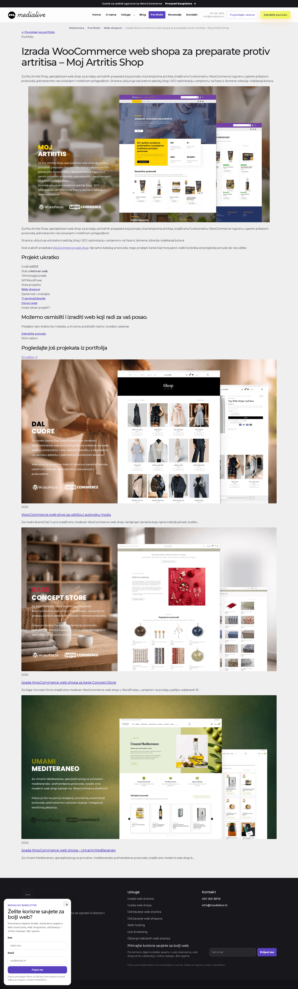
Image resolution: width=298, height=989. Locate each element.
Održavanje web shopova (144, 918)
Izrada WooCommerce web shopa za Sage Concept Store (68, 682)
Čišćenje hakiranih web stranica (148, 938)
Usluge (126, 14)
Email (11, 952)
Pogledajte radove (242, 14)
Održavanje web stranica (144, 911)
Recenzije (174, 14)
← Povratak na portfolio (38, 32)
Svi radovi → (29, 357)
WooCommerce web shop (71, 248)
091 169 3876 (217, 13)
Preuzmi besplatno (180, 3)
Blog (143, 14)
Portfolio (157, 14)
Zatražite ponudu (275, 14)
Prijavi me (267, 952)
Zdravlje (40, 298)
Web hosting (136, 925)
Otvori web (29, 303)
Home (96, 14)
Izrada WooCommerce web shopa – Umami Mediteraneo (68, 850)
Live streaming (137, 932)
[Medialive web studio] (27, 15)
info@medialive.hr (213, 16)
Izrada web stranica (140, 898)
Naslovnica (76, 28)
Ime (10, 937)
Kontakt (191, 14)
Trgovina (27, 298)
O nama (111, 14)
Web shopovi (113, 28)
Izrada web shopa (139, 905)
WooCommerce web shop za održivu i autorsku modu (66, 515)
